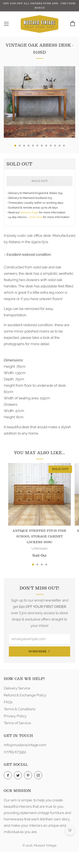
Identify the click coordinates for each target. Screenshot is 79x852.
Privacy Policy (15, 716)
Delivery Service (17, 688)
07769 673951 (15, 752)
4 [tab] (46, 564)
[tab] (15, 146)
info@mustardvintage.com (25, 745)
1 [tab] (33, 564)
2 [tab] (37, 564)
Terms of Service (17, 723)
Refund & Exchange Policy (25, 695)
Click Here (36, 217)
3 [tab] (42, 564)
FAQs (8, 702)
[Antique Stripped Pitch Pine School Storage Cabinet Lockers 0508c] (39, 494)
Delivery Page (29, 212)
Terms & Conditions (19, 709)
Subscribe (38, 651)
